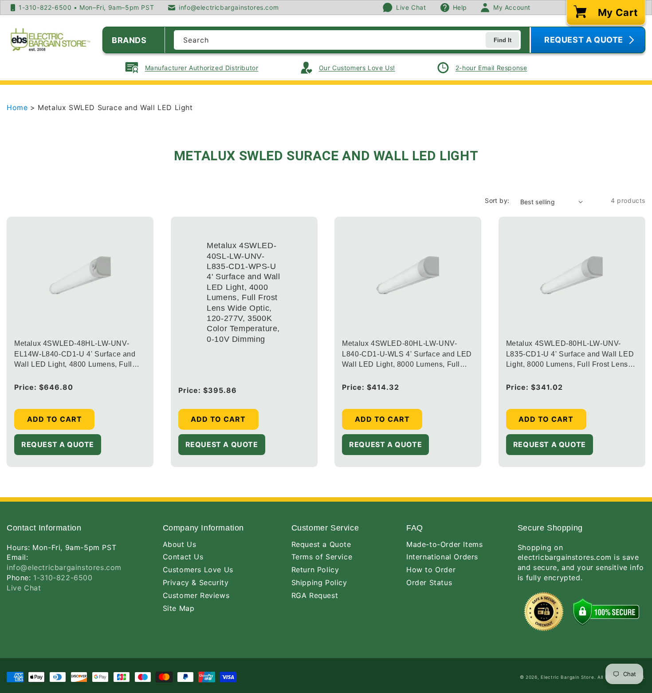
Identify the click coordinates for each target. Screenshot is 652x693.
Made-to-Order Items (444, 544)
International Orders (442, 556)
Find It (502, 40)
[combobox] (347, 40)
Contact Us (183, 556)
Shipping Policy (319, 582)
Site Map (179, 608)
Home (18, 107)
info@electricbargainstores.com (64, 567)
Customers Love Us (198, 569)
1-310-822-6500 (62, 577)
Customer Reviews (196, 595)
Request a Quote (321, 544)
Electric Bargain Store (567, 677)
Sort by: (497, 200)
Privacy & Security (196, 582)
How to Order (431, 569)
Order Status (429, 582)
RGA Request (314, 595)
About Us (179, 544)
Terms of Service (322, 556)
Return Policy (315, 569)
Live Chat (24, 587)
